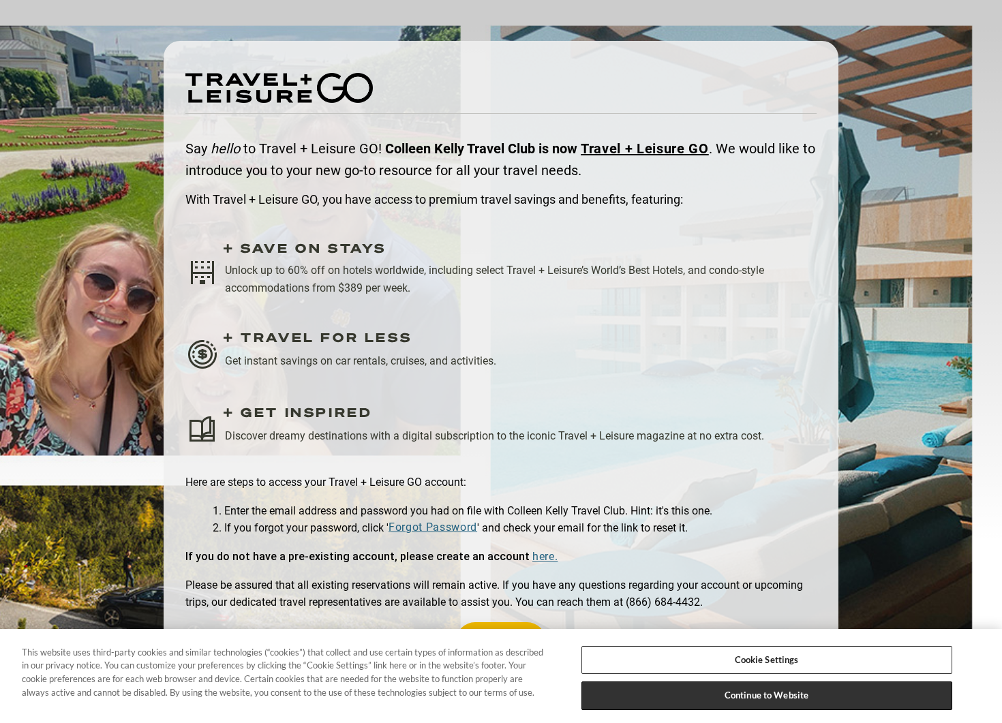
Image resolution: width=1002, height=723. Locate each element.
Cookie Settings (767, 659)
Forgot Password (433, 527)
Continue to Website (766, 694)
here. (545, 556)
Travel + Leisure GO (645, 148)
